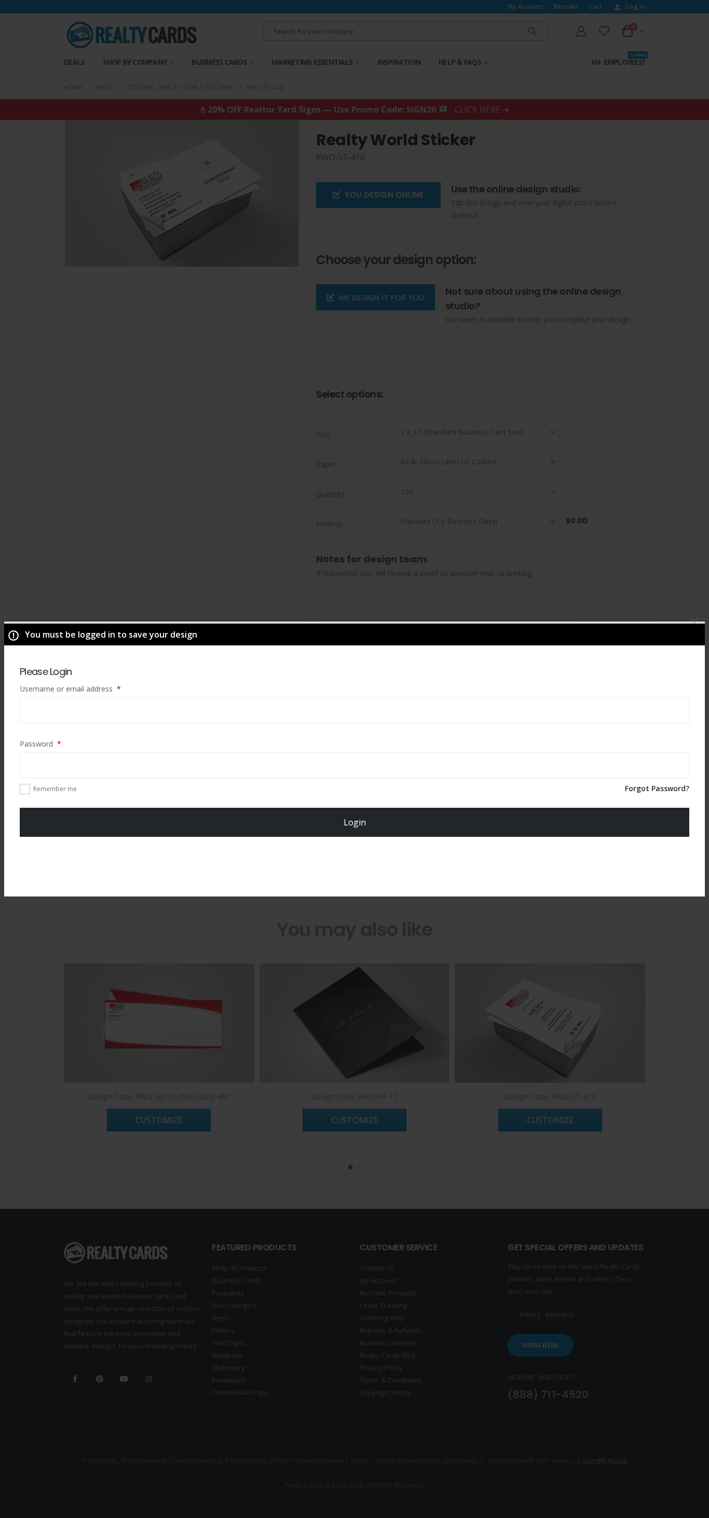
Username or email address (85, 688)
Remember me (55, 788)
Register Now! (355, 866)
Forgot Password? (657, 788)
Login (355, 822)
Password (55, 743)
